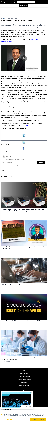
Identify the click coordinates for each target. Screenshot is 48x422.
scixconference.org (26, 125)
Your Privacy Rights (24, 387)
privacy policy (26, 165)
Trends (3, 170)
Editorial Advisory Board (24, 376)
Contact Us (24, 375)
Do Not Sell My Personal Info (24, 379)
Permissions (24, 381)
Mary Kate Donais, (21, 287)
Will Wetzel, (6, 213)
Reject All (42, 419)
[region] (24, 416)
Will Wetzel (6, 251)
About (24, 370)
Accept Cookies (34, 419)
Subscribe (41, 162)
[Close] (46, 412)
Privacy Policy (24, 382)
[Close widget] (31, 392)
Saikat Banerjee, (29, 287)
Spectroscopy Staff (13, 213)
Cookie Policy (18, 416)
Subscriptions (24, 384)
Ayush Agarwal (36, 287)
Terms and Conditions (24, 385)
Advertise (24, 372)
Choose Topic (22, 5)
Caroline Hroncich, (13, 287)
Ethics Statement (24, 378)
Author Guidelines (24, 373)
